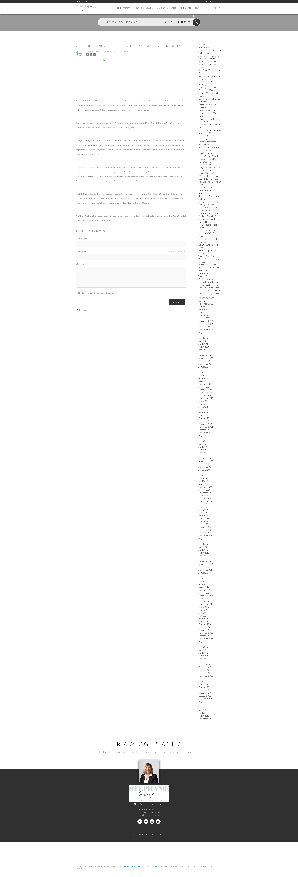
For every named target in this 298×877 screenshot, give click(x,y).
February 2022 (205, 418)
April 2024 (203, 344)
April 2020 (203, 481)
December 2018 (205, 527)
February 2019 (205, 521)
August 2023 (204, 367)
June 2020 (203, 475)
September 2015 (205, 638)
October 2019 (204, 498)
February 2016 (205, 624)
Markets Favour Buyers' (209, 179)
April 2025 (203, 309)
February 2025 (205, 315)
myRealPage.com (152, 857)
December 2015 (205, 630)
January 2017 (204, 593)
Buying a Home (205, 73)
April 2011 (203, 713)
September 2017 (205, 570)
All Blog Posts (204, 47)
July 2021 (202, 438)
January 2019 (204, 524)
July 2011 (202, 704)
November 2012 (205, 676)
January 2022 (204, 421)
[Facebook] (139, 821)
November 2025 (205, 304)
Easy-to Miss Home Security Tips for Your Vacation (208, 113)
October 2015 (204, 636)
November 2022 (205, 392)
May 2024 (202, 341)
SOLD (198, 16)
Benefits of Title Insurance (210, 70)
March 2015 (203, 655)
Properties (127, 8)
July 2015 (202, 644)
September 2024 (205, 329)
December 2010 (205, 718)
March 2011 (203, 716)
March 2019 (203, 518)
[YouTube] (146, 821)
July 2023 (202, 369)
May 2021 (202, 444)
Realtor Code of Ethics (208, 202)
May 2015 (202, 650)
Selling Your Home (206, 204)
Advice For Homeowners (209, 56)
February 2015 (205, 658)
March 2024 (203, 347)
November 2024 (205, 324)
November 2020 (205, 461)
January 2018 (204, 558)
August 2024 (204, 332)
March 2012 (203, 684)
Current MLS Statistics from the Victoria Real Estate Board (208, 93)
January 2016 (204, 627)
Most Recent (204, 301)
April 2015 (203, 653)
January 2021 (204, 455)
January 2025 (204, 318)
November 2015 (205, 633)
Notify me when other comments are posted (98, 293)
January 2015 (204, 661)
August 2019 (204, 504)
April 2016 (203, 618)
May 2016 (202, 616)
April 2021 (203, 447)
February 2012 (205, 687)
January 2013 (204, 673)
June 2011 (203, 707)
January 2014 (204, 664)
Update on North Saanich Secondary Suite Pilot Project (209, 233)
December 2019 (205, 492)
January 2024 (204, 352)
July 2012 (202, 678)
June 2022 (203, 407)
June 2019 (203, 510)
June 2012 (203, 681)
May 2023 (202, 375)
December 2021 (205, 424)
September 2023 (205, 364)
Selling (149, 8)
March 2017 (203, 587)
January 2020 (204, 490)
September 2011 (205, 698)
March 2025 (203, 312)
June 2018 (203, 544)
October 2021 (204, 430)
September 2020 (205, 467)
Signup (79, 2)
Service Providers (202, 8)
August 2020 (204, 470)
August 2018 (204, 538)
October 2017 (204, 567)
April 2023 (203, 378)
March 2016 (203, 621)
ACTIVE (190, 16)
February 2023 (205, 384)
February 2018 (205, 555)
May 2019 (202, 512)
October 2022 (204, 395)
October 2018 (204, 532)
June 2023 (203, 372)
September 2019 (205, 501)
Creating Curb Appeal (207, 87)
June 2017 (203, 578)
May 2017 (202, 581)
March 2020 (203, 484)
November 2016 (205, 598)
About (217, 8)
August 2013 (204, 670)
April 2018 (203, 550)
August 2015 (204, 641)
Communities (185, 8)
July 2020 (202, 472)
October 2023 (204, 361)
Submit (177, 302)
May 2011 (202, 710)
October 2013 (204, 667)
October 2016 (204, 601)
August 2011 (204, 701)
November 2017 (205, 564)
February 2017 (205, 590)
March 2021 (203, 449)
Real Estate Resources (166, 8)
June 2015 (203, 647)
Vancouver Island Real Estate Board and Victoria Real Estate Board (136, 866)
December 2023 (205, 355)
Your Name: (81, 238)
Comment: (81, 264)
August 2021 (204, 435)
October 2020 (204, 464)
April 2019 (203, 515)
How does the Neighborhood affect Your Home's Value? (210, 167)
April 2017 (203, 584)
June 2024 (203, 338)
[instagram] (152, 821)
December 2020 (205, 458)
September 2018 (205, 535)
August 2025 (204, 306)
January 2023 (204, 387)
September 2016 (205, 604)
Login (87, 2)
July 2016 (202, 610)
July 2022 (202, 404)
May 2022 (202, 410)
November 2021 (205, 427)
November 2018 (205, 530)
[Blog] (158, 821)
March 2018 (203, 553)
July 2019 (202, 507)
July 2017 (202, 575)
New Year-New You (207, 187)
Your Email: (81, 251)
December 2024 (205, 321)
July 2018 (202, 541)
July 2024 (202, 335)
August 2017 (204, 573)
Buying (139, 8)
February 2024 (205, 349)
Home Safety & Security (208, 147)
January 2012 (204, 690)
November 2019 (205, 495)
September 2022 (205, 398)
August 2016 (204, 607)
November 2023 (205, 358)
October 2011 (204, 696)
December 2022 (205, 389)
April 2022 (203, 412)
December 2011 (205, 693)
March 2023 (203, 381)
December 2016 (205, 595)
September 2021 (205, 432)
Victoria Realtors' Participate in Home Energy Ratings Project (208, 279)
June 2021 (203, 441)
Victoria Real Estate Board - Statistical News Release (209, 259)
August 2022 (204, 401)
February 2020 (205, 487)
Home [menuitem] (119, 8)
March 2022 (203, 415)
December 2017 (205, 561)
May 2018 (202, 547)
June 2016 (203, 613)
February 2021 (205, 452)
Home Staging (204, 150)
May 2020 (202, 478)
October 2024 (204, 326)
